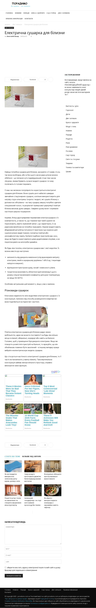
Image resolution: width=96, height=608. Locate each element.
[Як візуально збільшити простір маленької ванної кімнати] (52, 466)
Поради (26, 13)
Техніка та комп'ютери (75, 167)
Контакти (29, 19)
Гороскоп (69, 110)
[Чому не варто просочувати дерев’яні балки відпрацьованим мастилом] (33, 466)
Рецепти (69, 139)
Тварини (69, 163)
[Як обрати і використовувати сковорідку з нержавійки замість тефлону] (52, 490)
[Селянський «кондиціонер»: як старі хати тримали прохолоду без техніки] (33, 490)
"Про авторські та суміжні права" (16, 599)
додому (7, 24)
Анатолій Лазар (13, 36)
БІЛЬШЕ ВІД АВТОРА (31, 456)
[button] (88, 13)
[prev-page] (30, 512)
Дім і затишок (64, 13)
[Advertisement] (48, 55)
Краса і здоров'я (72, 122)
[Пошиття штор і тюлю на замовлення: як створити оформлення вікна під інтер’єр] (13, 490)
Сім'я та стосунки (73, 159)
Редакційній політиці (47, 599)
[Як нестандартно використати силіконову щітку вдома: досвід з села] (13, 466)
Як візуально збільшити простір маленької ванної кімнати (52, 476)
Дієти (68, 114)
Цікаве (68, 171)
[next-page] (34, 512)
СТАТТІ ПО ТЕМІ (12, 456)
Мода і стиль (71, 126)
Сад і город (51, 13)
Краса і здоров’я (37, 13)
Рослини (69, 151)
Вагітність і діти (72, 106)
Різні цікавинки (71, 147)
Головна (9, 13)
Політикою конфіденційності (40, 603)
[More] (50, 79)
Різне (68, 143)
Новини (18, 13)
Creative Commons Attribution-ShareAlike (18, 601)
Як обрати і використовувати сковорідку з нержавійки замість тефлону (51, 502)
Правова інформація (14, 19)
